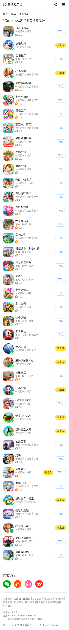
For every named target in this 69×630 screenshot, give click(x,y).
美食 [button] (36, 114)
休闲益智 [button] (20, 31)
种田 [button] (29, 141)
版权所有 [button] (18, 602)
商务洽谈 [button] (48, 598)
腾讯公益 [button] (7, 602)
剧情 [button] (31, 279)
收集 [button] (24, 334)
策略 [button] (17, 58)
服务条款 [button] (37, 598)
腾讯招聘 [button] (59, 598)
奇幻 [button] (36, 486)
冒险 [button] (36, 458)
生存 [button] (36, 513)
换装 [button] (24, 376)
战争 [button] (31, 320)
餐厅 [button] (36, 100)
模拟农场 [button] (33, 334)
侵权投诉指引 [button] (54, 602)
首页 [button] (5, 13)
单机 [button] (17, 334)
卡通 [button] (36, 238)
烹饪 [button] (31, 58)
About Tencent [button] (22, 598)
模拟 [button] (29, 100)
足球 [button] (31, 541)
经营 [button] (29, 31)
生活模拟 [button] (26, 444)
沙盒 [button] (24, 320)
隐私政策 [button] (40, 602)
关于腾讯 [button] (7, 598)
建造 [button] (29, 458)
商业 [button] (31, 224)
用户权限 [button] (29, 602)
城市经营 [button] (26, 251)
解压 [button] (36, 86)
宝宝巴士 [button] (31, 183)
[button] (12, 5)
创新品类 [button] (20, 458)
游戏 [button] (13, 13)
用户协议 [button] (7, 605)
